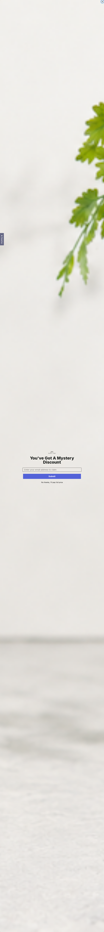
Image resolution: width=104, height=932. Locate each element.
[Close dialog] (102, 1)
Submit (52, 476)
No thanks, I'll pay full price (52, 482)
